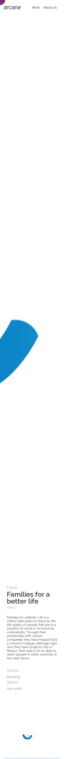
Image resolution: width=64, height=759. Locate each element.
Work (36, 7)
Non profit (14, 688)
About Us (50, 7)
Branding (13, 677)
